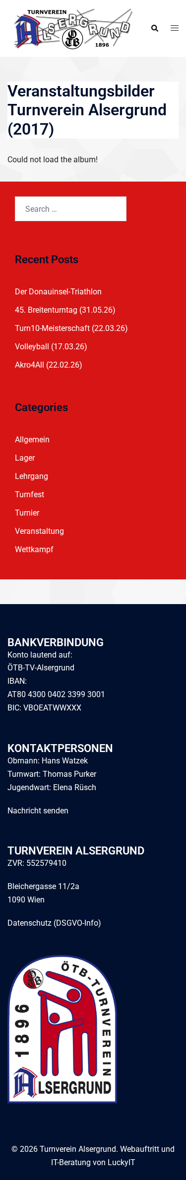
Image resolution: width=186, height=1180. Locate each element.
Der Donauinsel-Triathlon (58, 291)
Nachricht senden (37, 810)
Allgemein (32, 439)
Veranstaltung (39, 531)
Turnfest (29, 494)
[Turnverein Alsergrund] (70, 28)
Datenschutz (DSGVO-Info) (54, 923)
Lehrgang (31, 476)
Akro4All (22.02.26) (48, 365)
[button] (154, 28)
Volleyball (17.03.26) (51, 346)
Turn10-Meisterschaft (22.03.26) (71, 328)
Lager (25, 458)
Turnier (27, 513)
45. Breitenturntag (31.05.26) (65, 310)
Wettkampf (34, 549)
